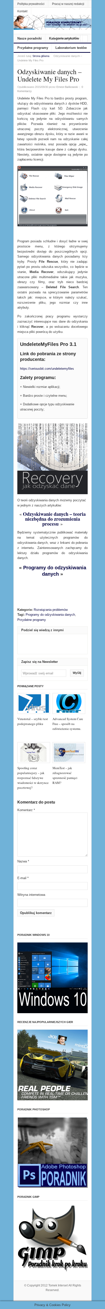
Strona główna (40, 56)
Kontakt (22, 11)
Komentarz (26, 810)
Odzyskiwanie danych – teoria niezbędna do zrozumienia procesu (54, 518)
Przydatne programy (32, 48)
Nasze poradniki (29, 38)
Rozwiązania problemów (51, 610)
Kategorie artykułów (64, 38)
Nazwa (23, 861)
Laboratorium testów (71, 48)
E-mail (23, 878)
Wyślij (77, 673)
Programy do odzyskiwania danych (50, 614)
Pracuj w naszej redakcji (68, 4)
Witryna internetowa (31, 895)
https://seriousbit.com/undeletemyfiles (47, 368)
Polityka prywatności (30, 4)
